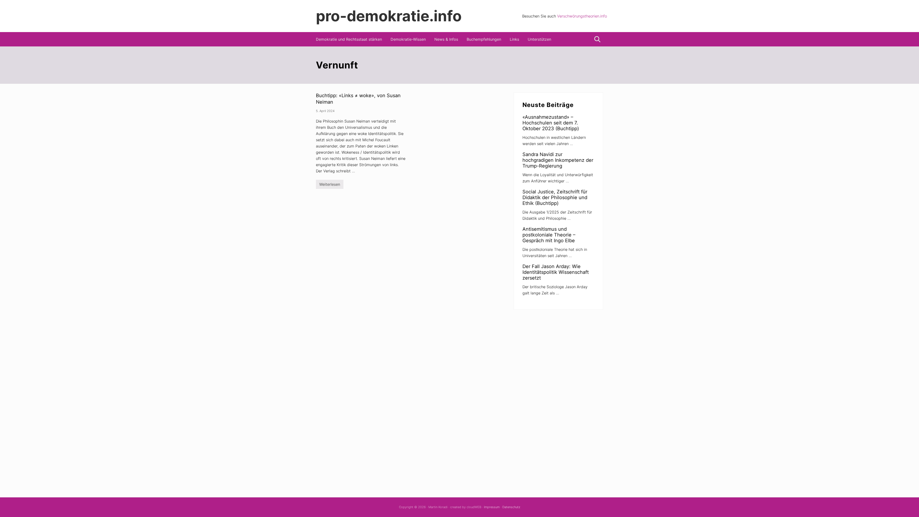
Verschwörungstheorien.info (582, 16)
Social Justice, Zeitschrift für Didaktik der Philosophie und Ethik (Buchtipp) (554, 197)
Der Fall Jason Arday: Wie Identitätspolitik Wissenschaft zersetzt (555, 272)
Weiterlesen (329, 185)
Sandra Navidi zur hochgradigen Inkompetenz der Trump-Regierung (557, 160)
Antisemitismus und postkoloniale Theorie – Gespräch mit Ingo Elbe (548, 234)
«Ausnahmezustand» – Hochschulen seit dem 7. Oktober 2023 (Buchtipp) (550, 122)
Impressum (492, 507)
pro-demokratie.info (389, 16)
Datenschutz (511, 507)
